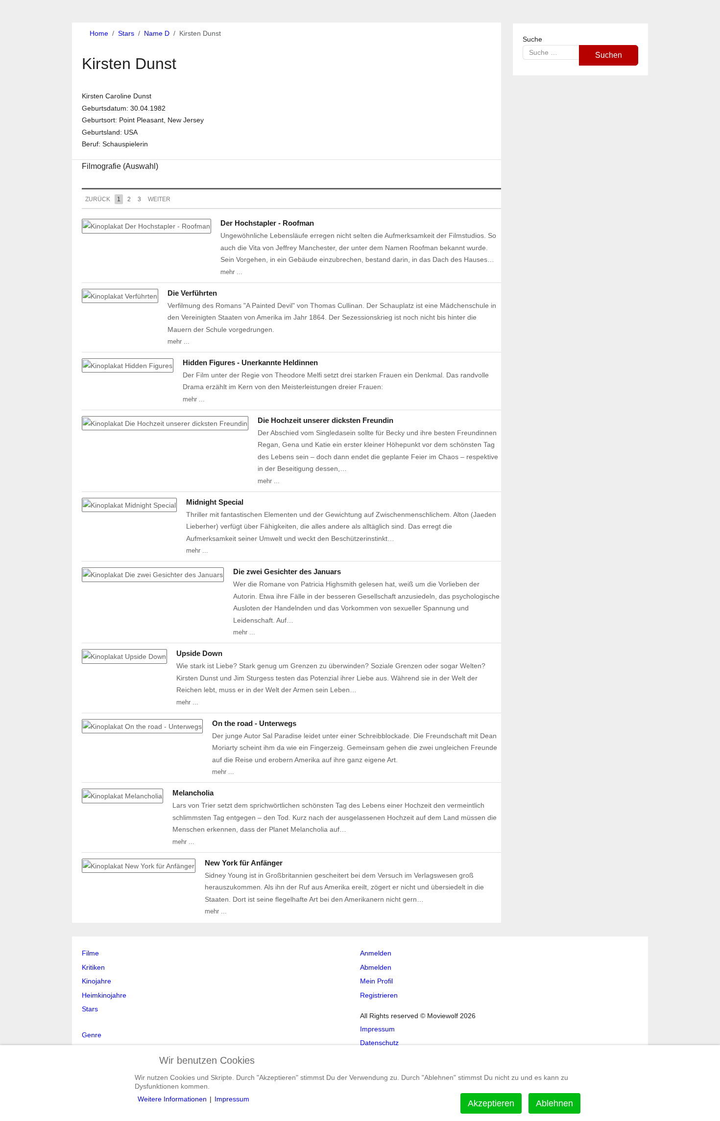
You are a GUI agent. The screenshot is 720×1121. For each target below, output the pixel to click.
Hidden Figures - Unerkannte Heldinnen (250, 362)
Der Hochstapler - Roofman (267, 223)
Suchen (608, 55)
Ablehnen (554, 1103)
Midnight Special (214, 502)
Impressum (232, 1099)
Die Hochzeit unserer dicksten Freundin (325, 420)
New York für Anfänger (244, 863)
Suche (532, 39)
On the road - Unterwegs (254, 723)
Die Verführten (192, 293)
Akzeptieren (491, 1103)
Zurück (97, 199)
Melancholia (193, 793)
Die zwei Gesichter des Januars (287, 571)
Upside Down (199, 653)
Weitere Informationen (172, 1099)
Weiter (159, 199)
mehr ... (231, 272)
